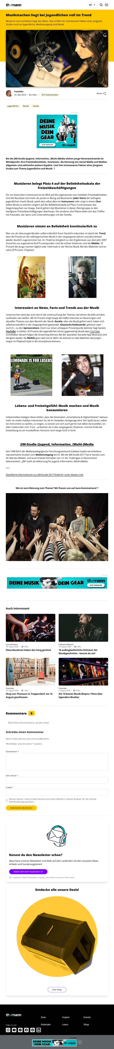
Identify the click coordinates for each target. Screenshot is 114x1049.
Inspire (66, 1017)
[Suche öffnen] (101, 4)
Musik (26, 106)
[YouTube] (14, 1030)
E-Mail (9, 787)
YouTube (95, 331)
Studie (36, 106)
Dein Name (12, 775)
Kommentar (12, 751)
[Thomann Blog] (13, 4)
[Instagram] (8, 1030)
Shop (86, 1024)
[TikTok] (20, 1030)
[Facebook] (26, 1030)
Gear (43, 1017)
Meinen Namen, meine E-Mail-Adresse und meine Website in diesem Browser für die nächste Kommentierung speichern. (52, 800)
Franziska (18, 91)
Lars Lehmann (12, 644)
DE (93, 5)
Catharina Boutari (66, 644)
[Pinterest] (32, 1030)
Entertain (46, 1024)
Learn (65, 1024)
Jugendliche (13, 106)
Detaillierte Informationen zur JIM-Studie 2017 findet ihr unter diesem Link (44, 474)
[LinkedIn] (38, 1030)
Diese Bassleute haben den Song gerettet (28, 650)
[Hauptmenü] (106, 5)
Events (87, 1017)
